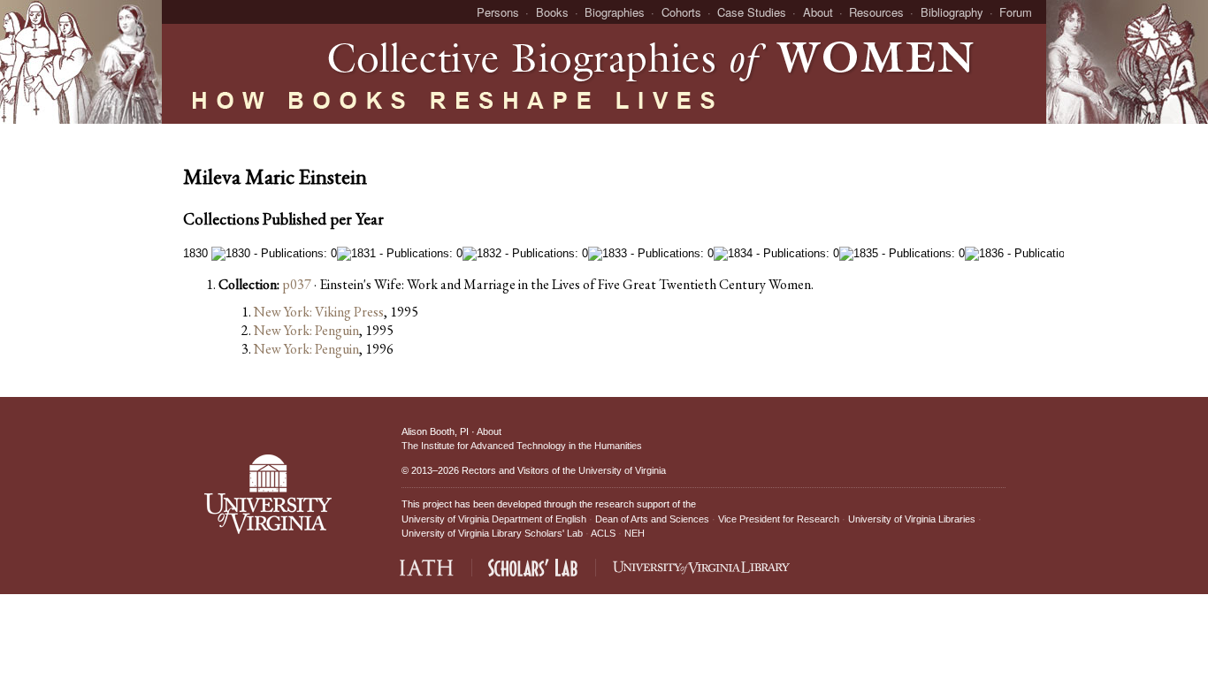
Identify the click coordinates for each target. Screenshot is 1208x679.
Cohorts (681, 12)
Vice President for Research (778, 519)
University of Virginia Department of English (493, 519)
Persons (498, 12)
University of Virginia (622, 470)
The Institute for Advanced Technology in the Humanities (521, 445)
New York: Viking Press (319, 311)
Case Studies (751, 12)
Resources (876, 12)
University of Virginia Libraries (911, 519)
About (818, 12)
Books (552, 12)
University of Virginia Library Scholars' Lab (492, 533)
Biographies (615, 12)
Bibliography (952, 12)
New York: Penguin (306, 330)
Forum (1015, 12)
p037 (296, 284)
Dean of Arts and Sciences (652, 519)
